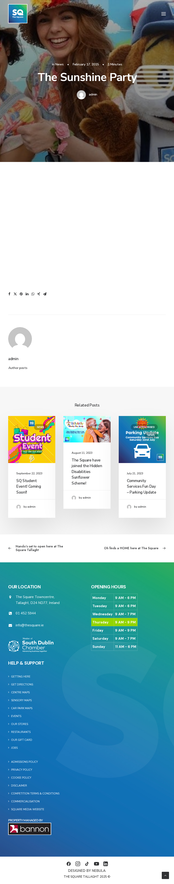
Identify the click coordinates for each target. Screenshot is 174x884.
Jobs (14, 748)
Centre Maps (20, 692)
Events (16, 716)
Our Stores (19, 724)
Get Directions (22, 684)
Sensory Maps (21, 700)
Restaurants (21, 732)
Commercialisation (25, 801)
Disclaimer (19, 785)
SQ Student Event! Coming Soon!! (28, 486)
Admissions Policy (24, 762)
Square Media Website (27, 809)
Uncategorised (144, 427)
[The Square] (17, 13)
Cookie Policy (21, 777)
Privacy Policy (21, 770)
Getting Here (20, 676)
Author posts (17, 368)
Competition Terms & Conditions (35, 793)
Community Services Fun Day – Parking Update (141, 486)
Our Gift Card (21, 740)
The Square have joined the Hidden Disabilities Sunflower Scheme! (87, 472)
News (59, 64)
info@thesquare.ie (30, 625)
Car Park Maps (21, 708)
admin (93, 94)
